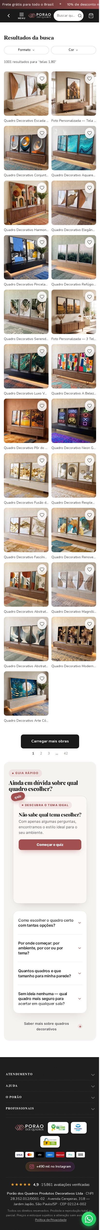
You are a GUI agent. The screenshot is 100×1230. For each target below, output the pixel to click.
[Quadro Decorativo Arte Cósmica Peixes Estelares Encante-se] (25, 676)
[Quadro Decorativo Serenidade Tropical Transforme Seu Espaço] (25, 307)
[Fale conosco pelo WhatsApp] (85, 1219)
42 (64, 732)
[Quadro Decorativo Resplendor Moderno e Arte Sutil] (71, 465)
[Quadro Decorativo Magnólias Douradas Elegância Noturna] (71, 571)
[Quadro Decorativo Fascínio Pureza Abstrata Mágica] (25, 518)
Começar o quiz (48, 828)
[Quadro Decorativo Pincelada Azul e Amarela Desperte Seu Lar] (25, 254)
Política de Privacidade (54, 1203)
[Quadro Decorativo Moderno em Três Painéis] (71, 624)
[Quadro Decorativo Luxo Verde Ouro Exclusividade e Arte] (25, 360)
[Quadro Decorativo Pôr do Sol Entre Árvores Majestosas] (25, 413)
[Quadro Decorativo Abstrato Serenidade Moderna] (25, 624)
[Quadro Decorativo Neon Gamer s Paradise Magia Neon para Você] (71, 413)
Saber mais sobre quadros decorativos (44, 1009)
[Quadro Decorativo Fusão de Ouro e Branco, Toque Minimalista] (25, 465)
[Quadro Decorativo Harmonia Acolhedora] (25, 202)
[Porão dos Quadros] (39, 16)
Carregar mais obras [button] (48, 719)
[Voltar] (9, 15)
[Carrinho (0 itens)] (91, 15)
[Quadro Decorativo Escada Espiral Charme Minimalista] (25, 96)
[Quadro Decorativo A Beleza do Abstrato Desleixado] (71, 360)
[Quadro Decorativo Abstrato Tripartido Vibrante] (25, 571)
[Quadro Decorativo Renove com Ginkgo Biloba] (71, 518)
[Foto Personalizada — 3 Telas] (71, 307)
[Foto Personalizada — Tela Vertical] (71, 96)
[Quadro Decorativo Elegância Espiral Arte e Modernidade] (71, 202)
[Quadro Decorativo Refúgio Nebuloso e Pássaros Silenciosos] (71, 254)
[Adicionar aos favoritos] (40, 78)
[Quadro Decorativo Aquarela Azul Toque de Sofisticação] (71, 149)
